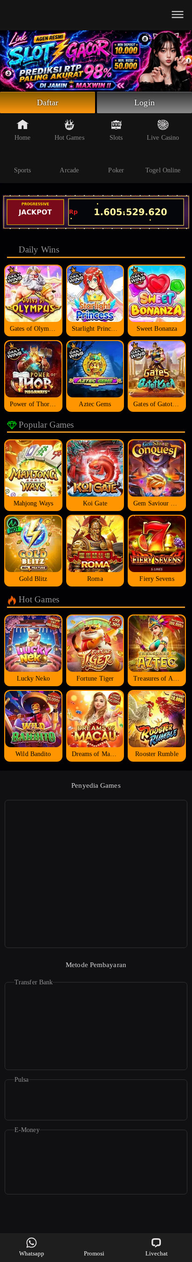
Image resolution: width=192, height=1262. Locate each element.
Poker (116, 170)
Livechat (156, 1253)
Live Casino (163, 137)
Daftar (48, 102)
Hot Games (69, 137)
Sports (22, 170)
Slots (116, 137)
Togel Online (162, 170)
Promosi (94, 1253)
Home (22, 137)
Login (144, 102)
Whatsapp (32, 1253)
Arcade (69, 170)
